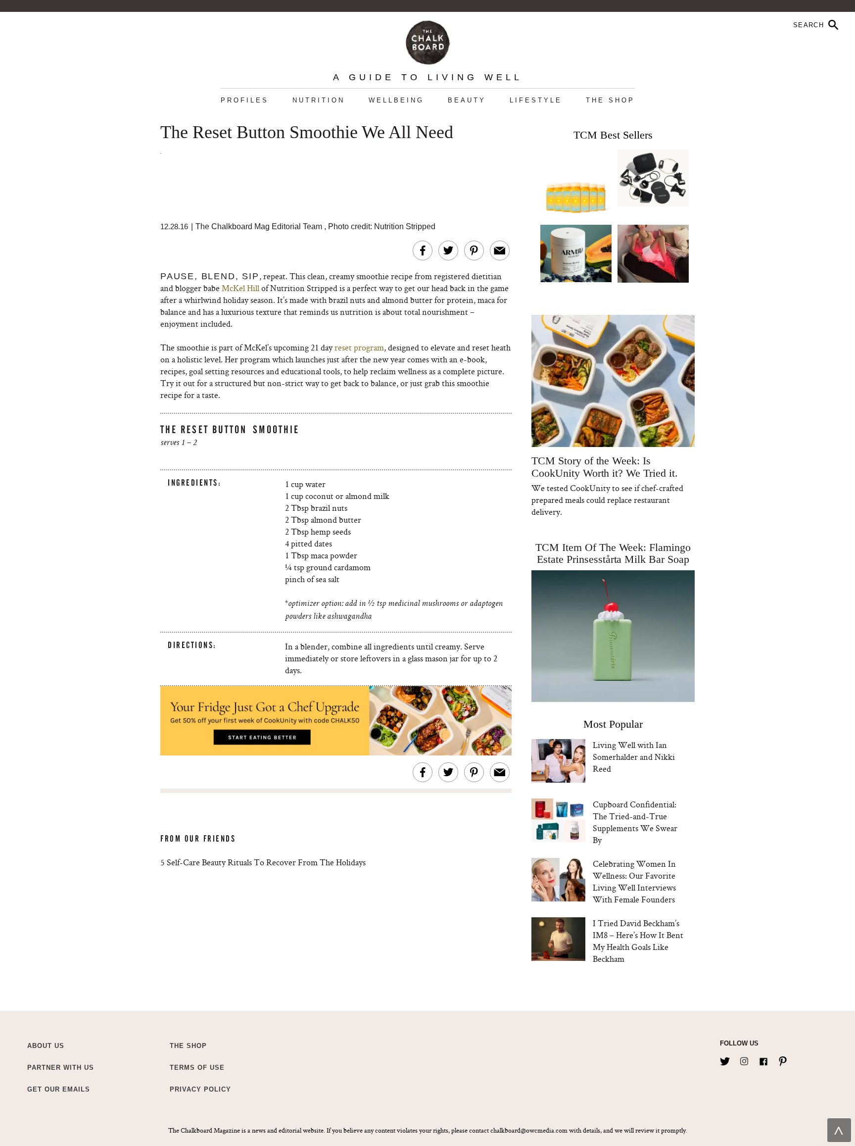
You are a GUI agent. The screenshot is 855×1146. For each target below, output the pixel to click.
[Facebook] (763, 1059)
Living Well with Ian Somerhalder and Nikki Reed (634, 756)
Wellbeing (396, 100)
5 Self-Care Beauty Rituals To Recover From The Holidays (263, 862)
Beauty (467, 100)
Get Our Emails (58, 1089)
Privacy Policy (200, 1089)
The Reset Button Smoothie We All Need (306, 132)
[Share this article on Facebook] (422, 250)
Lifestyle (536, 100)
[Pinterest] (783, 1059)
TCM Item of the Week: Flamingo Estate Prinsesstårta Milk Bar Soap (613, 553)
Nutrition (318, 100)
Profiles (245, 100)
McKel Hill (240, 288)
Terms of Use (197, 1067)
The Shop (610, 100)
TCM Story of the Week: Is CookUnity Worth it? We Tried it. (604, 466)
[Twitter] (725, 1059)
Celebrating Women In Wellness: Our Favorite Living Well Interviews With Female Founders (634, 881)
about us (45, 1045)
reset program (359, 347)
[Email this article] (499, 250)
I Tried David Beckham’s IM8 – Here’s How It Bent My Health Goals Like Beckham (638, 940)
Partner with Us (60, 1067)
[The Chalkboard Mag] (427, 40)
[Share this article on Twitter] (448, 250)
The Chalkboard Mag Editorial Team (259, 226)
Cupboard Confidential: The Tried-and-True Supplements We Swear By (635, 822)
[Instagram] (744, 1059)
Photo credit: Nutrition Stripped (381, 226)
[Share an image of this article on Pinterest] (474, 250)
